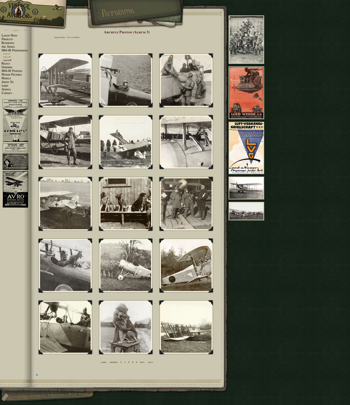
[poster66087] (247, 175)
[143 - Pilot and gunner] (65, 327)
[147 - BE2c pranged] (186, 327)
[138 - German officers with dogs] (125, 204)
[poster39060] (247, 120)
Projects (15, 39)
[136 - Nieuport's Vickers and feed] (186, 142)
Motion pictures (15, 74)
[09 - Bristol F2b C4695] (247, 200)
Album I (6, 53)
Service (15, 89)
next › (142, 362)
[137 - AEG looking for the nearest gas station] (65, 204)
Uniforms (15, 67)
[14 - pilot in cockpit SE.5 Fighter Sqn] (65, 265)
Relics (15, 63)
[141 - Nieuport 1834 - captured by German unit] (125, 265)
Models (15, 78)
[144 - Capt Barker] (125, 327)
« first (103, 362)
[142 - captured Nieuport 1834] (186, 265)
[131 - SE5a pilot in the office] (125, 80)
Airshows (15, 47)
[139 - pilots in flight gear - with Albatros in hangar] (186, 204)
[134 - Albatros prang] (125, 142)
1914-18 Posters (15, 71)
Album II (7, 56)
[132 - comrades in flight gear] (186, 80)
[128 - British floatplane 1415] (65, 80)
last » (150, 362)
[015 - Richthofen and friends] (247, 65)
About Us (15, 82)
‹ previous (113, 362)
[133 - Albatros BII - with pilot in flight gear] (65, 142)
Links (15, 85)
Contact (15, 93)
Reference (15, 43)
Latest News (15, 35)
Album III (7, 60)
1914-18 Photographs (15, 50)
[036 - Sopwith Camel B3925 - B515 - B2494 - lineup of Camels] (247, 221)
